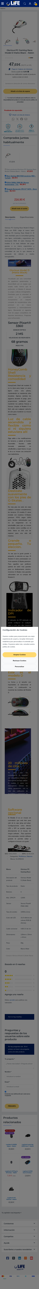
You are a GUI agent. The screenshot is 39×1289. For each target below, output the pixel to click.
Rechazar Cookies (19, 660)
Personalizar (19, 666)
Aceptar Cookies (19, 654)
